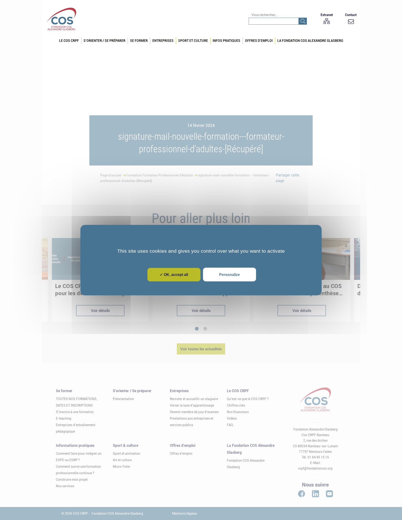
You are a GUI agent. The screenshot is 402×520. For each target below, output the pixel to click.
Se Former (139, 41)
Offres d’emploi (259, 41)
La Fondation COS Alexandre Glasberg (310, 41)
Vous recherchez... (264, 15)
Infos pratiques (226, 41)
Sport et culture (193, 41)
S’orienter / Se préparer (104, 41)
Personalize (229, 274)
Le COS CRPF (69, 41)
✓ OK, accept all (174, 274)
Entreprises (163, 41)
